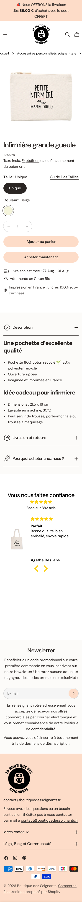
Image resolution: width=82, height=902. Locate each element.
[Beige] (8, 210)
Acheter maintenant (41, 257)
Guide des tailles (64, 177)
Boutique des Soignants (36, 885)
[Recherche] (67, 34)
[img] (41, 502)
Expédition (30, 160)
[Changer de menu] (5, 34)
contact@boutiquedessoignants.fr (49, 820)
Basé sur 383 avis (41, 507)
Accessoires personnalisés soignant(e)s (46, 53)
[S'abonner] (73, 693)
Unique (15, 188)
